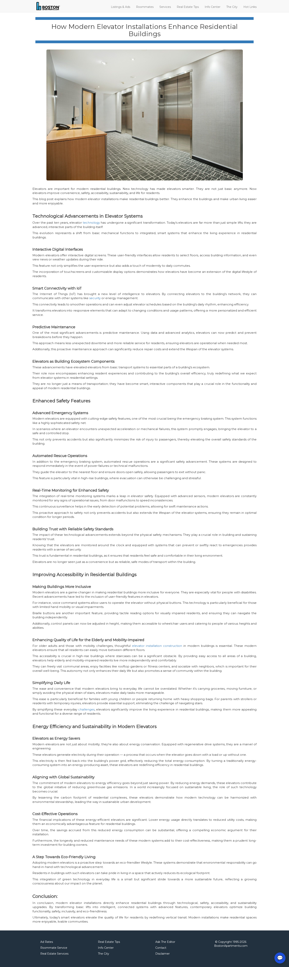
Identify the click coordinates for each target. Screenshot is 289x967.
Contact (160, 948)
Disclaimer (162, 953)
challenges (86, 709)
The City (231, 7)
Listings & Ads (120, 7)
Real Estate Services (54, 953)
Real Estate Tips (188, 7)
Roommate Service (53, 948)
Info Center (212, 7)
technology (91, 222)
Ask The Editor (165, 942)
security (95, 298)
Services (165, 7)
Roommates (145, 7)
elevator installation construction (157, 646)
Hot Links (250, 7)
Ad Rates (46, 942)
